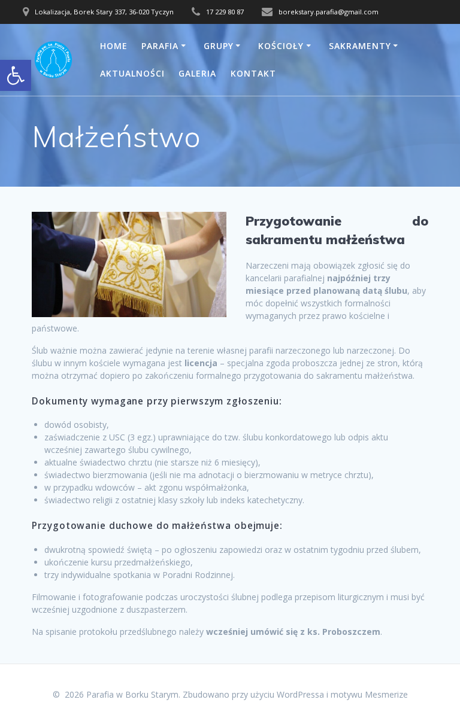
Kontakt (253, 73)
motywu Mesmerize (369, 694)
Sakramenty (360, 45)
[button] (15, 75)
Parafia (159, 45)
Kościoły (281, 45)
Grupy (219, 45)
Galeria (197, 73)
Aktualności (132, 73)
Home (114, 45)
